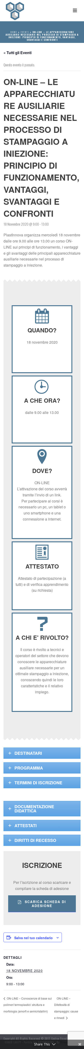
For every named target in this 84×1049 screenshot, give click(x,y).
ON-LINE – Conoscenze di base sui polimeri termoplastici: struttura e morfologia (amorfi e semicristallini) (28, 1004)
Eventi (25, 32)
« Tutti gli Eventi (18, 52)
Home (13, 32)
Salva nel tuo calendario (33, 937)
